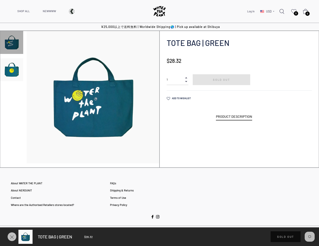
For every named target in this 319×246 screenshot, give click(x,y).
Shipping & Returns (122, 190)
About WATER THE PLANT (26, 183)
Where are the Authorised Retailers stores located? (42, 205)
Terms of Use (118, 197)
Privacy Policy (118, 205)
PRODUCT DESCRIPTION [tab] (234, 116)
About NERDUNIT (21, 190)
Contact (16, 197)
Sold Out (285, 236)
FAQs (113, 183)
